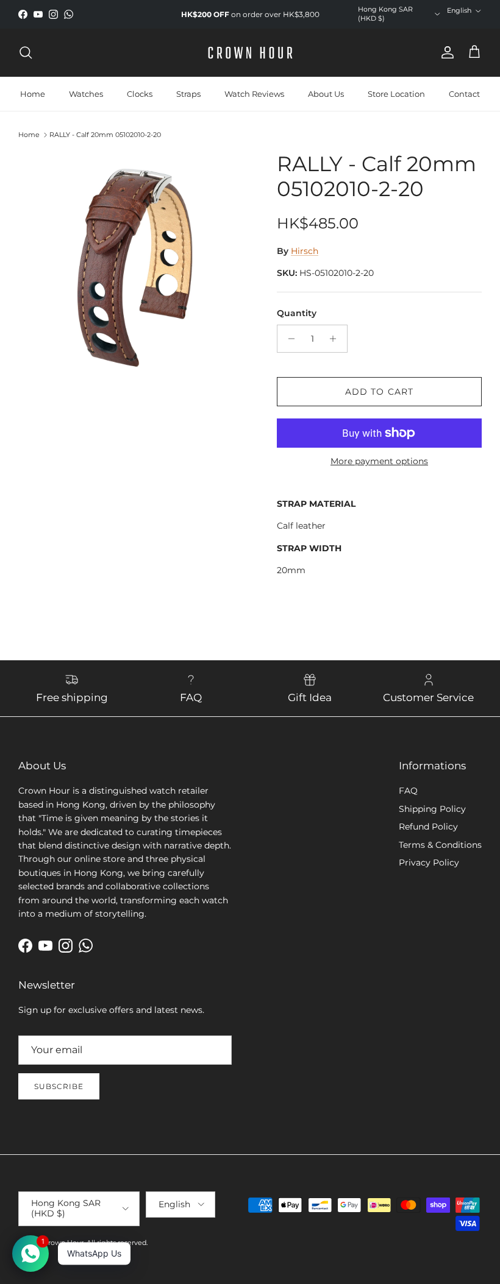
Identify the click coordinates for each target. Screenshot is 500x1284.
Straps (188, 94)
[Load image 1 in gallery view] (134, 267)
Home (32, 94)
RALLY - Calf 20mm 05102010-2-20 (105, 134)
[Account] (445, 52)
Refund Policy (428, 826)
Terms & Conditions (440, 844)
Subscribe (59, 1086)
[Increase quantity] (336, 338)
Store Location (396, 94)
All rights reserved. (117, 1242)
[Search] (25, 52)
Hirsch (304, 250)
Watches (86, 94)
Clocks (139, 94)
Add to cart (379, 391)
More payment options (379, 461)
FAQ (408, 790)
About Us (326, 94)
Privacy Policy (429, 862)
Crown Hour (63, 1242)
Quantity (296, 313)
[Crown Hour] (250, 53)
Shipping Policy (432, 808)
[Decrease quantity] (288, 338)
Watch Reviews (254, 94)
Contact (464, 94)
